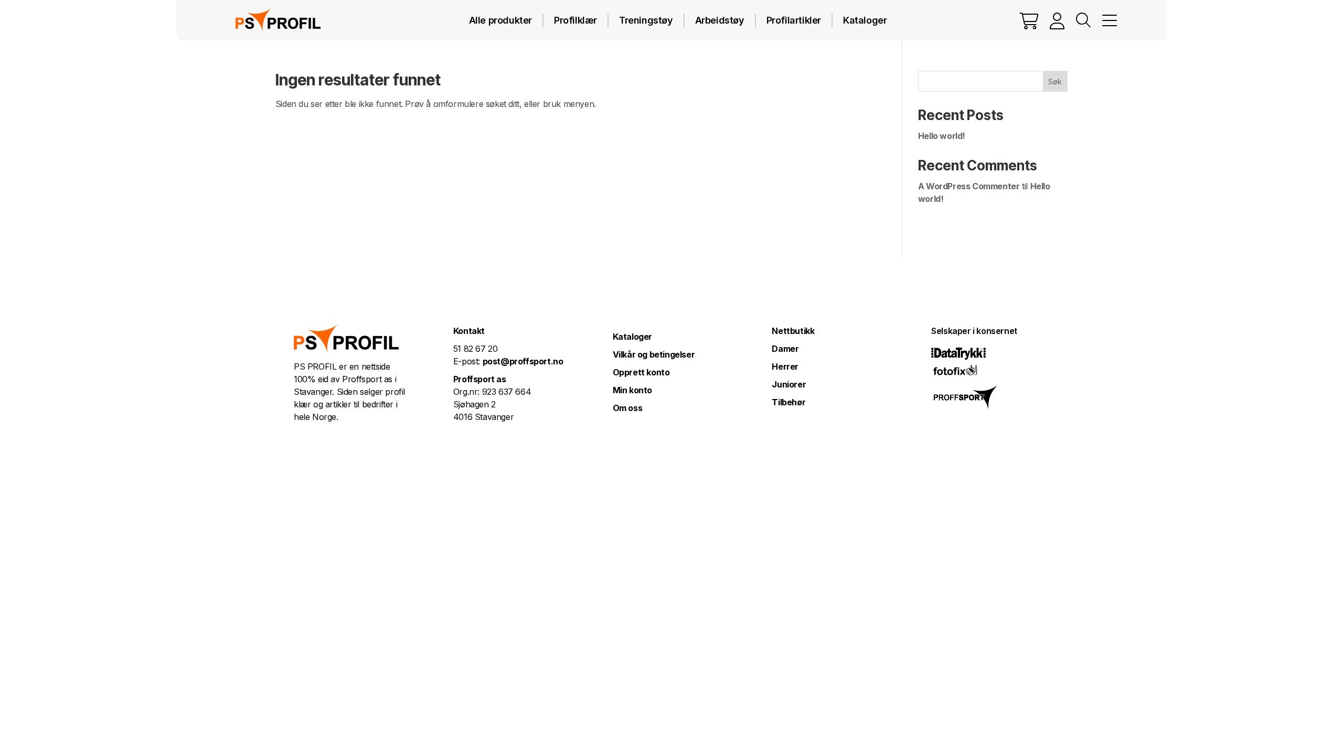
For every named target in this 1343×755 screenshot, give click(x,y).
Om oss (628, 408)
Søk (1055, 81)
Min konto (632, 390)
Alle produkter (500, 20)
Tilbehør (788, 402)
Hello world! (941, 136)
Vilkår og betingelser (654, 354)
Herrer (785, 366)
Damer (785, 348)
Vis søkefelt (1083, 20)
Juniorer (789, 384)
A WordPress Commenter (969, 186)
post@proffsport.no (523, 361)
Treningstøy (646, 20)
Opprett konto (641, 372)
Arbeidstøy (719, 20)
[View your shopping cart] (1029, 20)
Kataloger (865, 20)
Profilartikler (793, 20)
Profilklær (575, 20)
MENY (1109, 20)
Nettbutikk (793, 331)
